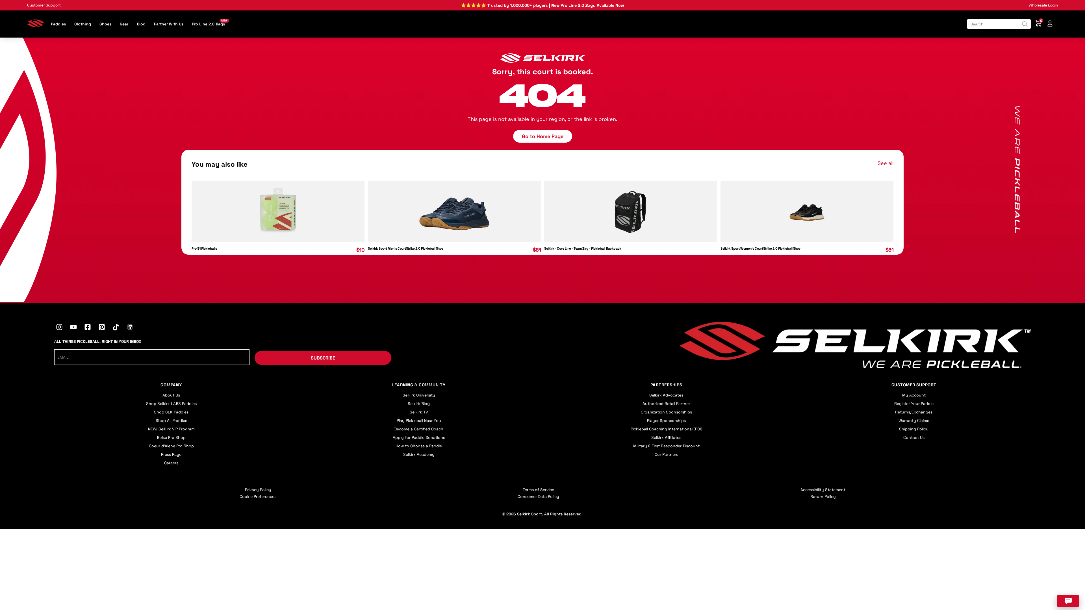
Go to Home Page (542, 136)
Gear (124, 24)
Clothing (82, 24)
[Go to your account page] (1050, 24)
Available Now (610, 5)
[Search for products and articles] (1025, 24)
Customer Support (44, 5)
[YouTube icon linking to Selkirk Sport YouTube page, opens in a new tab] (73, 328)
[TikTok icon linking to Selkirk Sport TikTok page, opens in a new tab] (116, 328)
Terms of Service (538, 489)
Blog (141, 24)
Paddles (58, 24)
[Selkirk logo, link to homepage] (35, 25)
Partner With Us (168, 24)
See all (885, 163)
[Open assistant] (1068, 601)
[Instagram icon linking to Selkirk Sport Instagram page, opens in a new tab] (59, 328)
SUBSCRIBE (323, 358)
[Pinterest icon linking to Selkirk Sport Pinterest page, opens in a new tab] (102, 328)
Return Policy (823, 496)
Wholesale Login (1043, 5)
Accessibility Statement (822, 489)
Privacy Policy (258, 489)
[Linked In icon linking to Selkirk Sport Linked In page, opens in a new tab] (130, 328)
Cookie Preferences (258, 496)
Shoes (105, 24)
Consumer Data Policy (538, 496)
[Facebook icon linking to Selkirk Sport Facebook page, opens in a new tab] (88, 328)
